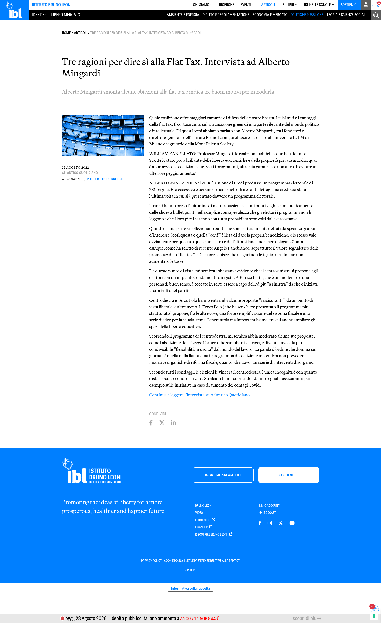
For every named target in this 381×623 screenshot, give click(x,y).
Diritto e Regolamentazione (225, 14)
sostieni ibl (288, 475)
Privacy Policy (151, 560)
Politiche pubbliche (307, 14)
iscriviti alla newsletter (223, 475)
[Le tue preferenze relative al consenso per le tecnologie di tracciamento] (374, 616)
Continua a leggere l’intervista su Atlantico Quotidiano (199, 394)
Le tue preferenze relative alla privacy (213, 560)
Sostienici (349, 4)
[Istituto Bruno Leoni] (16, 9)
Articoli (268, 4)
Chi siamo (201, 4)
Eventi (246, 4)
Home (66, 32)
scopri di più (304, 618)
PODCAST (269, 512)
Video (199, 512)
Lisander (201, 527)
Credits (190, 570)
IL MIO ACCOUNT (268, 505)
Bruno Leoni (203, 505)
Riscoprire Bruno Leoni (211, 534)
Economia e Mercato (270, 14)
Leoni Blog (203, 520)
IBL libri (287, 4)
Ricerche (226, 4)
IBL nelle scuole (317, 4)
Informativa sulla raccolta (190, 588)
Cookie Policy (173, 560)
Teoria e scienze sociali (346, 14)
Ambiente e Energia (183, 14)
